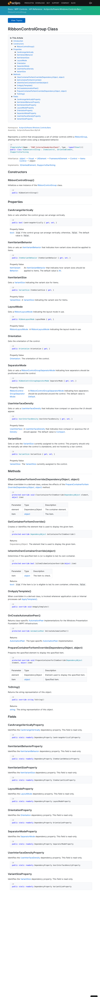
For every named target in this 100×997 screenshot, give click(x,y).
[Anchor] (29, 171)
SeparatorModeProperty (26, 113)
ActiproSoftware (25, 128)
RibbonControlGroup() (25, 46)
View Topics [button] (16, 20)
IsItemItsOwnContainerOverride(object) (32, 83)
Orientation (21, 63)
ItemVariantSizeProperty (26, 105)
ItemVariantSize (23, 58)
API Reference (35, 9)
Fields (15, 96)
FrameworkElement (58, 158)
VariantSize (21, 71)
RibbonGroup (81, 137)
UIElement (41, 158)
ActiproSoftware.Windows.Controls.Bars (62, 9)
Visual (31, 158)
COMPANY (65, 3)
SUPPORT (55, 3)
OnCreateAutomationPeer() (27, 88)
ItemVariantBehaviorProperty (28, 102)
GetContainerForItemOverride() (29, 80)
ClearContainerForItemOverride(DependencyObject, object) (40, 77)
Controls (43, 128)
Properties (17, 49)
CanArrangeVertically (25, 52)
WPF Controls (21, 9)
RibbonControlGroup (47, 185)
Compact (60, 432)
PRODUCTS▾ (29, 3)
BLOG (73, 3)
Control (73, 158)
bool (12, 232)
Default (31, 396)
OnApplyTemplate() (24, 85)
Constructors (18, 44)
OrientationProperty (25, 110)
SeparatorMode (23, 66)
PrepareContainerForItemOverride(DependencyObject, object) (42, 91)
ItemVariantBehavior (25, 55)
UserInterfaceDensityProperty (29, 116)
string (12, 709)
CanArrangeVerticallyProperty (28, 99)
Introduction (18, 41)
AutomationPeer (36, 620)
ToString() (21, 94)
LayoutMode (22, 60)
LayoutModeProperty (25, 108)
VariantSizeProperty (25, 119)
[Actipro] (14, 3)
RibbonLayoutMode (24, 312)
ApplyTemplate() (29, 599)
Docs (10, 9)
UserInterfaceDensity (25, 69)
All (60, 270)
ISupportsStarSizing (46, 165)
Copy (89, 145)
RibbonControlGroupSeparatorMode (38, 370)
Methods (16, 74)
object (22, 158)
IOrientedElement (28, 165)
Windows (36, 128)
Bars (49, 128)
